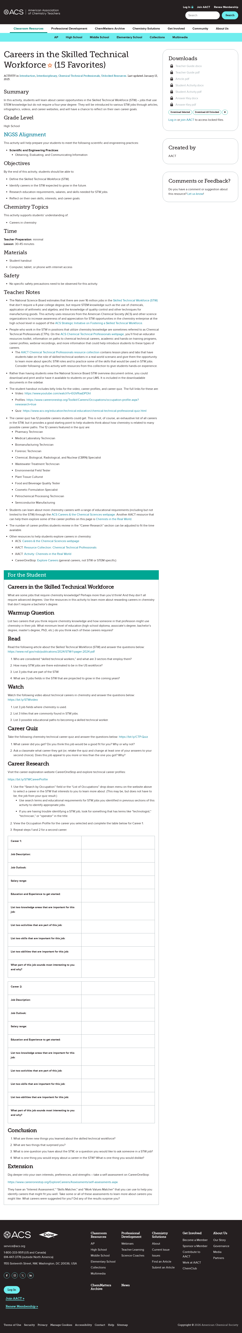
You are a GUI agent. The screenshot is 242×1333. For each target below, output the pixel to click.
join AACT (187, 120)
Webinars (127, 1244)
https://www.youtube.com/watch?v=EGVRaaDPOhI (58, 393)
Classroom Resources (28, 28)
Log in (172, 120)
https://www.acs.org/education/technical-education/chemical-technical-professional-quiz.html (85, 411)
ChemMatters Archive (110, 28)
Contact (100, 1325)
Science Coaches (132, 1255)
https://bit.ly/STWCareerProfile (28, 779)
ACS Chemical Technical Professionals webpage (92, 334)
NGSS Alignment (25, 134)
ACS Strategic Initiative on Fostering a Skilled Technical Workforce (98, 323)
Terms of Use (12, 1325)
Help (111, 1325)
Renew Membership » (22, 1306)
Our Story (219, 1240)
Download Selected (180, 112)
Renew (226, 7)
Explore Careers (47, 560)
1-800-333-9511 (13, 1252)
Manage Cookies (61, 1325)
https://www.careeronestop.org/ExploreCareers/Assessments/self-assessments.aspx (63, 1182)
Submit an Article (163, 1267)
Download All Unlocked (207, 112)
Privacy (42, 1325)
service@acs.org (14, 1246)
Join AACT (203, 7)
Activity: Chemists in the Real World (47, 554)
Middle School (99, 37)
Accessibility (83, 1325)
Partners (218, 1258)
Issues (156, 1255)
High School (74, 37)
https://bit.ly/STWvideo (23, 700)
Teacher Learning (132, 1250)
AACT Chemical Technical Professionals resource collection (60, 352)
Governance (221, 1246)
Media (217, 1252)
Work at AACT (192, 1262)
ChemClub (190, 1268)
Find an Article (161, 1262)
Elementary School (129, 37)
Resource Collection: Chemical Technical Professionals (60, 547)
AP (56, 37)
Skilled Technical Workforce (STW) (135, 300)
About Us (222, 28)
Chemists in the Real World (113, 519)
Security (29, 1325)
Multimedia (180, 37)
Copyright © (186, 1325)
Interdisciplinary (46, 75)
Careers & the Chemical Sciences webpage (50, 541)
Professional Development (69, 28)
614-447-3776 (12, 1257)
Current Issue (161, 1250)
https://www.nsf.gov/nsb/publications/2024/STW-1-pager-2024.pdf (51, 652)
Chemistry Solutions (146, 28)
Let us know (195, 194)
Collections (157, 37)
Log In (186, 7)
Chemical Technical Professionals (79, 75)
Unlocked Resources (113, 75)
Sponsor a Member (195, 1246)
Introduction (27, 75)
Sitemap (122, 1325)
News (125, 1285)
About (156, 1244)
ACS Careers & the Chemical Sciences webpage (83, 514)
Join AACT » (15, 1298)
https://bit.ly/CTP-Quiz (133, 737)
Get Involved (176, 28)
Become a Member (195, 1240)
